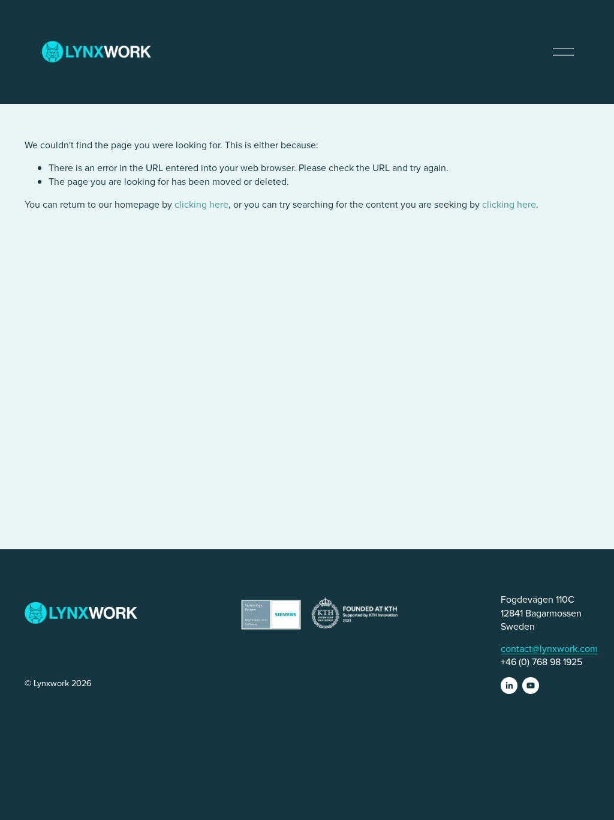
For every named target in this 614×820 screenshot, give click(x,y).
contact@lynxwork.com (549, 648)
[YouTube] (530, 685)
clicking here (201, 204)
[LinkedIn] (509, 685)
